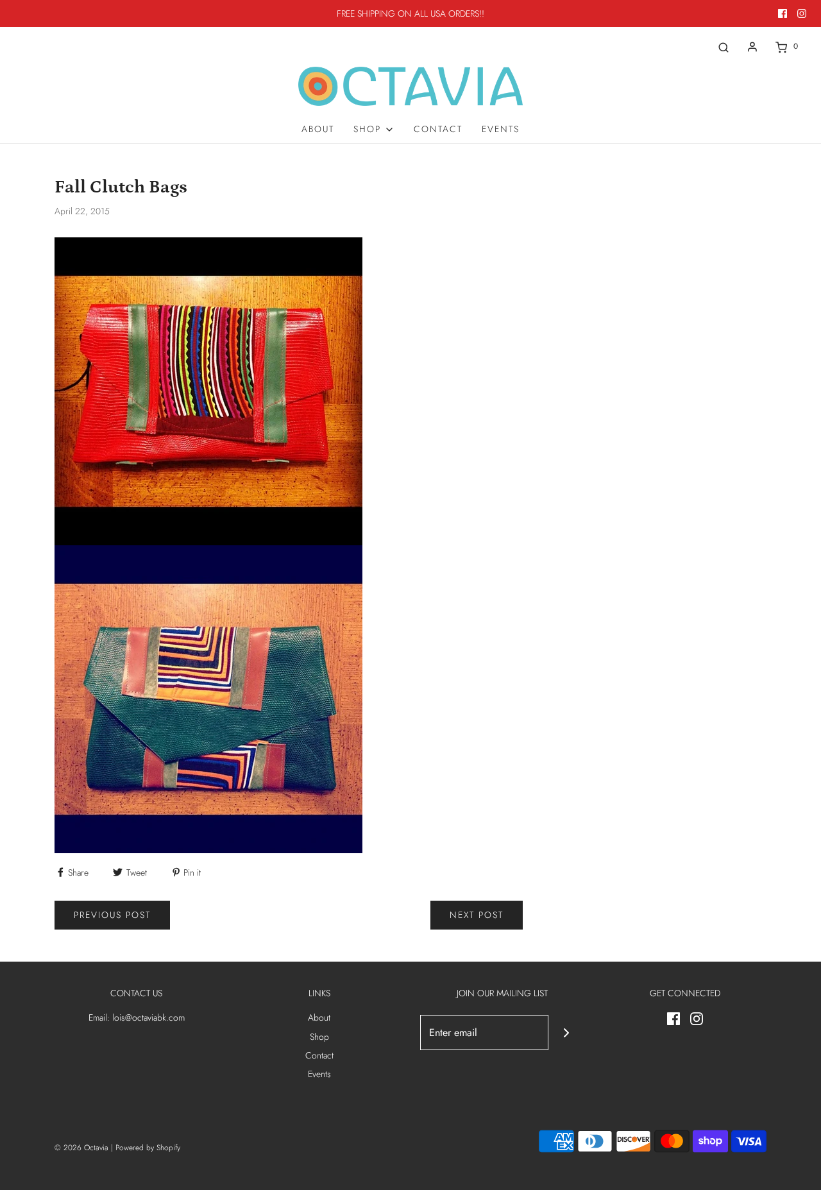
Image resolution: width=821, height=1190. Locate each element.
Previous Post (112, 914)
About (317, 129)
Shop (319, 1036)
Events (501, 129)
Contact (438, 129)
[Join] (566, 1032)
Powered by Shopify (147, 1147)
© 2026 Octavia (81, 1147)
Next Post (477, 914)
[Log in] (752, 47)
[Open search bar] (723, 46)
